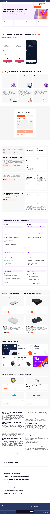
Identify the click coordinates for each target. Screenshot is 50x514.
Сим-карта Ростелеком (33, 507)
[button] (6, 312)
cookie (23, 511)
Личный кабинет (32, 505)
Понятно (32, 511)
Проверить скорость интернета (34, 506)
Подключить (7, 60)
